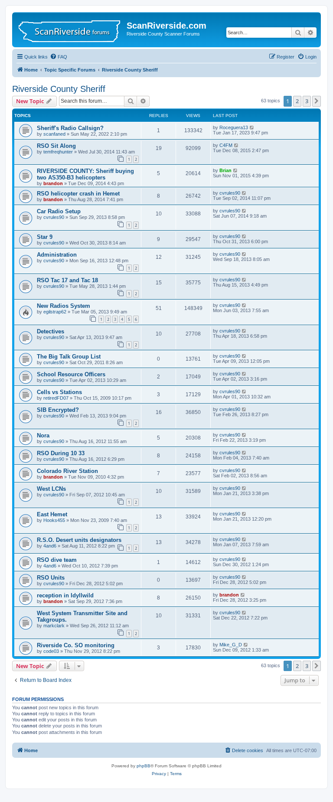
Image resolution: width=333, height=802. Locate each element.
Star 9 (44, 237)
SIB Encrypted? (58, 410)
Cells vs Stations (59, 392)
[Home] (70, 29)
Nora (43, 435)
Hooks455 (54, 520)
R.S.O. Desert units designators (79, 540)
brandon (53, 183)
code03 (51, 651)
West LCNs (51, 489)
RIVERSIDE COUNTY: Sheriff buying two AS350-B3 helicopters (85, 174)
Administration (57, 254)
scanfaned (54, 134)
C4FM (225, 145)
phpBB (143, 765)
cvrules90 (229, 193)
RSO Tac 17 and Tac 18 (67, 280)
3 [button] (306, 101)
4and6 (49, 545)
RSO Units (51, 577)
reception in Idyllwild (65, 595)
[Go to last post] (252, 127)
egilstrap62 (54, 311)
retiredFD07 (56, 398)
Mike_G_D (230, 644)
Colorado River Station (67, 471)
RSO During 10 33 (61, 453)
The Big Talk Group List (69, 356)
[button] (316, 101)
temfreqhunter (58, 151)
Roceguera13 (233, 127)
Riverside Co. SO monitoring (75, 645)
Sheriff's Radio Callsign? (70, 128)
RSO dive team (57, 560)
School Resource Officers (71, 374)
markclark (54, 625)
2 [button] (297, 101)
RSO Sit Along (56, 146)
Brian (225, 170)
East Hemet (52, 514)
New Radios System (63, 306)
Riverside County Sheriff (58, 89)
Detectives (50, 331)
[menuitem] (58, 57)
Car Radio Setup (59, 211)
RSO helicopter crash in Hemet (78, 193)
